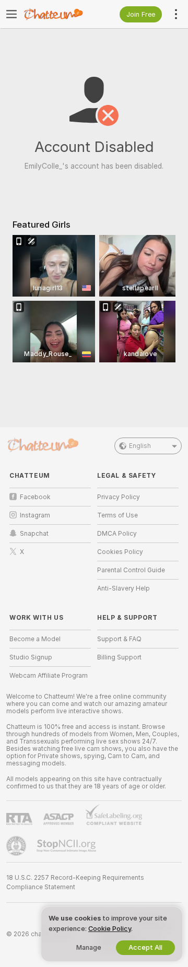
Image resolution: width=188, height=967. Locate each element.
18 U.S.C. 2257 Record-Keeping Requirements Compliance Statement (75, 882)
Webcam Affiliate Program (48, 675)
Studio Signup (30, 657)
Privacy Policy (118, 497)
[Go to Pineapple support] (17, 846)
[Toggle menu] (11, 14)
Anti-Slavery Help (123, 588)
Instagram (35, 515)
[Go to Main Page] (58, 14)
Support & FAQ (119, 639)
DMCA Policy (117, 533)
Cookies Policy (120, 552)
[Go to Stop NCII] (67, 846)
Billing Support (119, 657)
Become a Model (35, 639)
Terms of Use (117, 515)
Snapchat (34, 533)
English (140, 446)
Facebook (35, 497)
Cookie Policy (109, 929)
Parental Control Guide (131, 570)
